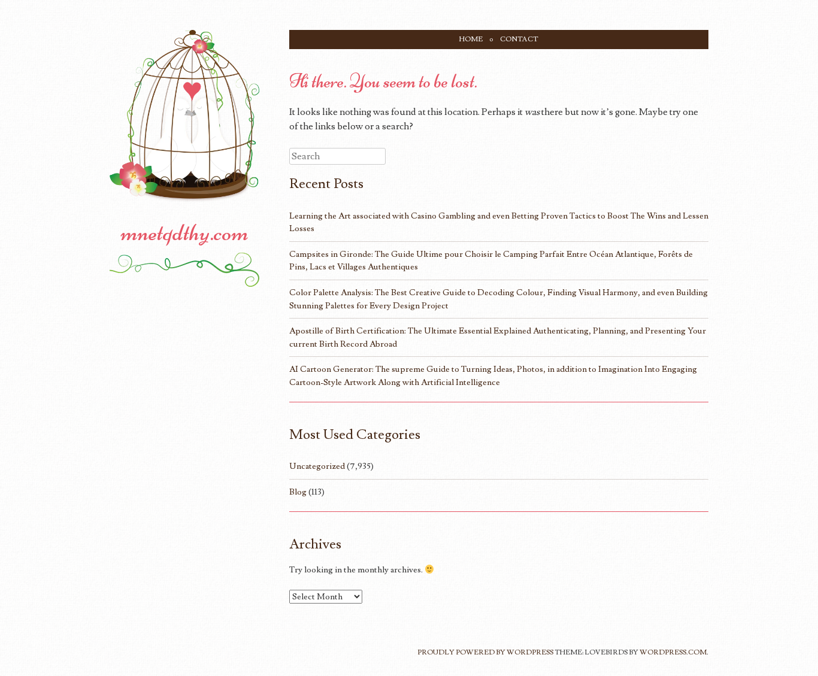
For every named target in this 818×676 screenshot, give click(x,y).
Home (471, 39)
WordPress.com (673, 652)
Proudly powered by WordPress (485, 652)
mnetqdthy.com (185, 232)
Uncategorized (317, 466)
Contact (519, 39)
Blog (298, 492)
